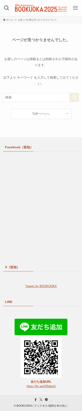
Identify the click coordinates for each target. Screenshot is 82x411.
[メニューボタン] (75, 8)
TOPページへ (41, 114)
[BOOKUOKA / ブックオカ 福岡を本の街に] (41, 8)
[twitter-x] (41, 400)
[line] (46, 400)
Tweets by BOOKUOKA (41, 286)
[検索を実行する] (74, 97)
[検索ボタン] (6, 8)
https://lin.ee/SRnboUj (41, 386)
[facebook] (35, 400)
